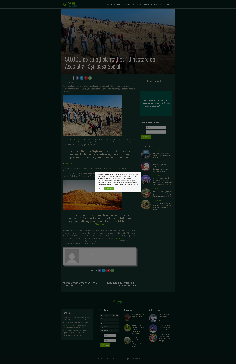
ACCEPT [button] (108, 188)
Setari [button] (99, 189)
